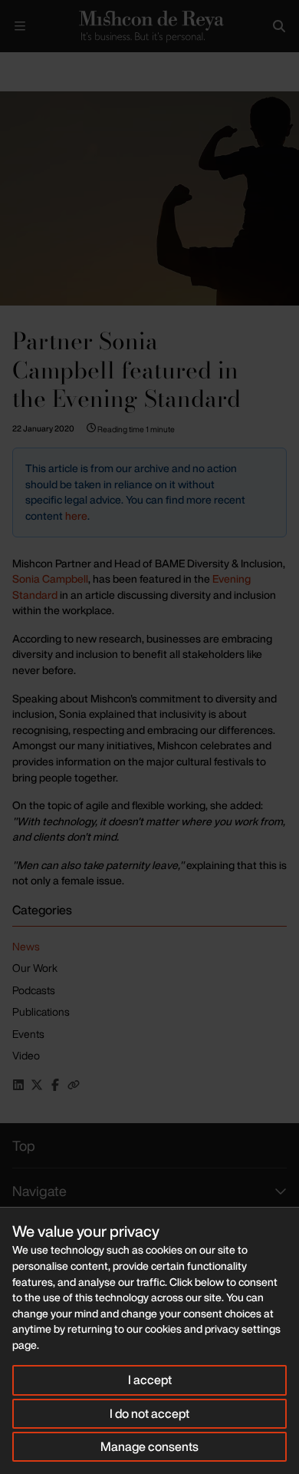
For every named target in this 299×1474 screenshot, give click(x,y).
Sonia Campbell (50, 578)
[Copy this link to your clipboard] (73, 1085)
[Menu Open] (20, 26)
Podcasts (33, 990)
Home (12, 64)
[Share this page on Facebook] (55, 1085)
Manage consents (149, 1446)
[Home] (149, 26)
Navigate (39, 1191)
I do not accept (149, 1413)
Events (28, 1034)
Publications (41, 1011)
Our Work (35, 968)
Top (23, 1145)
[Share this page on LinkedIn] (18, 1085)
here (76, 515)
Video (26, 1055)
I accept (150, 1379)
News (26, 946)
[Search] (279, 26)
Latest (51, 64)
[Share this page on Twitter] (37, 1085)
